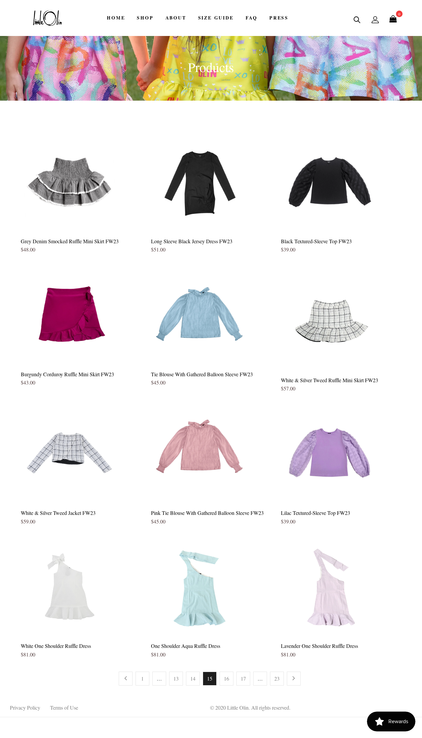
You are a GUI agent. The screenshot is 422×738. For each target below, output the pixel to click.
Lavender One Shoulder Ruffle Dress (319, 646)
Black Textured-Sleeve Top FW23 (316, 241)
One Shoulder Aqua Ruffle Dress (185, 646)
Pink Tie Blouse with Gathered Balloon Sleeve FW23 (207, 513)
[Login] (375, 19)
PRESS (278, 17)
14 (193, 678)
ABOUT (176, 17)
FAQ (251, 17)
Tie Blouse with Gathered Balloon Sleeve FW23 (202, 374)
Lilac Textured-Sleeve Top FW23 (315, 513)
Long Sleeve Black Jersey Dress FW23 (191, 241)
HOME (116, 17)
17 (243, 678)
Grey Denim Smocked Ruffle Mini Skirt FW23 (70, 241)
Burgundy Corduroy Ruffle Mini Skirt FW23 (67, 374)
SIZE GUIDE (216, 17)
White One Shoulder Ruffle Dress (56, 646)
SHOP (145, 17)
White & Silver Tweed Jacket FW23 (58, 513)
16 (226, 678)
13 (176, 678)
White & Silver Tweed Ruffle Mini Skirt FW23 (329, 380)
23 (277, 678)
